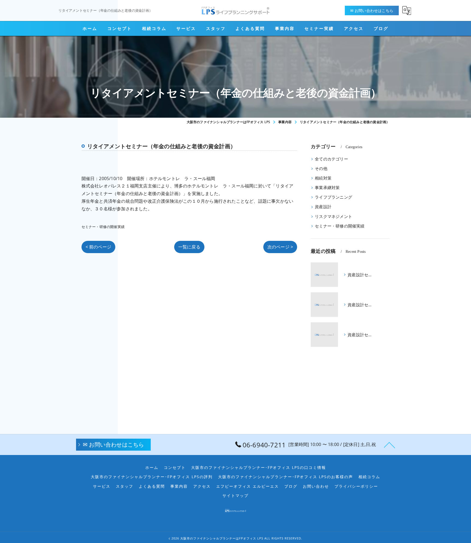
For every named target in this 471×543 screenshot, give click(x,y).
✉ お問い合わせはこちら (371, 10)
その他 (321, 168)
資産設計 (323, 206)
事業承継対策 (327, 187)
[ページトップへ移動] (389, 444)
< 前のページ (98, 247)
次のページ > (280, 247)
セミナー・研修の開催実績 (103, 226)
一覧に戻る (189, 247)
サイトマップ (235, 495)
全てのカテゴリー (331, 159)
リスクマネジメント (333, 216)
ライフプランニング (333, 197)
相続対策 (323, 178)
